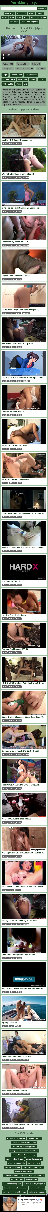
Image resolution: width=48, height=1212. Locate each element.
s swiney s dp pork (34, 1138)
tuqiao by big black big (37, 1192)
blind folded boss (17, 1180)
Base (18, 84)
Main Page (9, 13)
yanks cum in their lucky (15, 1159)
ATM (19, 18)
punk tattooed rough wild (12, 1184)
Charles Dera (16, 75)
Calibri (32, 79)
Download (41, 68)
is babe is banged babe (16, 1163)
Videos (40, 13)
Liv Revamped (31, 75)
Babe (43, 18)
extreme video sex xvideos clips (14, 1192)
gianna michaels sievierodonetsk (24, 1142)
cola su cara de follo (12, 1167)
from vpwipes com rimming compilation (24, 1151)
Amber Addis (8, 84)
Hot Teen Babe (9, 79)
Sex (25, 84)
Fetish (31, 13)
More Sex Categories (29, 22)
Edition (42, 79)
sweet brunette (31, 1180)
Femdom (35, 18)
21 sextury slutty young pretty (34, 1184)
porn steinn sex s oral (34, 1159)
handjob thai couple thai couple (15, 1188)
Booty (26, 18)
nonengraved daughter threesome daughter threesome (24, 1175)
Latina (4, 18)
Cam (12, 18)
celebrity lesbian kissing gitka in (24, 1147)
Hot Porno (14, 22)
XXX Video (21, 13)
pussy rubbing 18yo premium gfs (24, 1155)
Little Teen (22, 79)
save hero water (34, 1163)
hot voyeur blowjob (37, 1188)
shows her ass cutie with (24, 1171)
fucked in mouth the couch (33, 1167)
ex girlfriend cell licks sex (16, 1138)
